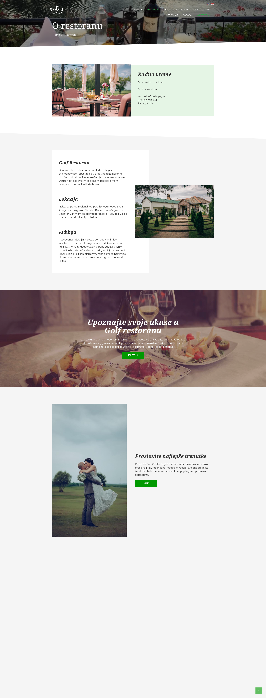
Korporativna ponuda (186, 9)
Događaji (188, 15)
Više (146, 483)
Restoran (152, 9)
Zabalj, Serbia (198, 34)
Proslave (173, 15)
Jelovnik (133, 355)
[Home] (57, 9)
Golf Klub (136, 9)
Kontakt (207, 9)
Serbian (212, 4)
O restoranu (204, 15)
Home (56, 34)
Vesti (166, 9)
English (208, 4)
